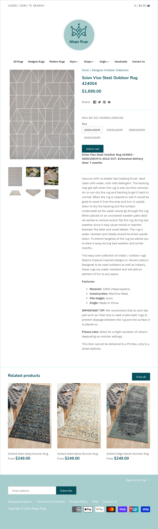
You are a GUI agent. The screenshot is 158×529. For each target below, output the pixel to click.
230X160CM (114, 130)
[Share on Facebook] (94, 101)
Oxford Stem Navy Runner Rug (28, 454)
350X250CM (92, 137)
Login (12, 5)
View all (141, 377)
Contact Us (110, 501)
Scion (85, 70)
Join (22, 5)
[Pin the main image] (104, 101)
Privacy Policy (78, 501)
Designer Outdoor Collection (110, 70)
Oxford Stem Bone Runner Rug (77, 454)
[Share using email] (109, 101)
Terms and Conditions (51, 501)
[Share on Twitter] (99, 101)
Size (84, 123)
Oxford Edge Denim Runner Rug (128, 454)
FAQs (95, 501)
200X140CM (92, 130)
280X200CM (137, 130)
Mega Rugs (39, 508)
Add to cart (92, 149)
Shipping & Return (20, 501)
